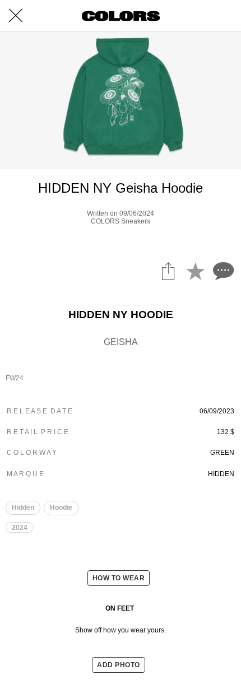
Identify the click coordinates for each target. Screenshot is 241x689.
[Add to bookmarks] (195, 270)
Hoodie (61, 507)
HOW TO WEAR (118, 578)
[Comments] (221, 270)
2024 (19, 527)
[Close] (15, 15)
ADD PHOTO (118, 665)
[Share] (168, 270)
